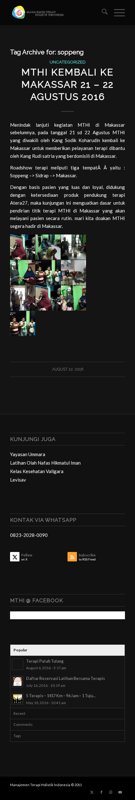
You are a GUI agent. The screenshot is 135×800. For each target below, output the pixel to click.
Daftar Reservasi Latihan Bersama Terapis (65, 678)
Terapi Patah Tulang (45, 661)
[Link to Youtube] (120, 792)
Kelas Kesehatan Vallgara (36, 471)
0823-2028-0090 (29, 535)
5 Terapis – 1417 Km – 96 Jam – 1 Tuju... (61, 695)
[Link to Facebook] (101, 792)
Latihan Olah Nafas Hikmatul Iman (45, 463)
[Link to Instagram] (111, 792)
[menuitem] (101, 12)
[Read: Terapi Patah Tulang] (17, 664)
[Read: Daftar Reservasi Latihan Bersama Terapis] (17, 681)
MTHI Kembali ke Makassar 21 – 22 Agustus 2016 (67, 84)
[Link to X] (92, 792)
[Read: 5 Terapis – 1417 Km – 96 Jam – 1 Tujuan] (17, 698)
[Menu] (116, 12)
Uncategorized (68, 61)
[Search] (101, 12)
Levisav (18, 480)
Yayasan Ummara (27, 454)
